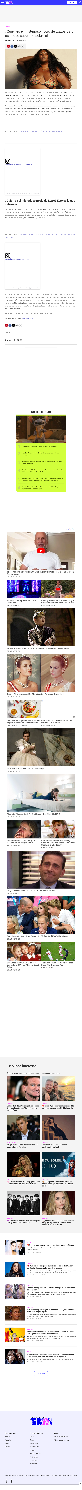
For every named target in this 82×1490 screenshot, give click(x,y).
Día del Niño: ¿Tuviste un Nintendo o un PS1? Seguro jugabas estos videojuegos (41, 488)
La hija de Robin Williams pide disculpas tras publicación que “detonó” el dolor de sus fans (23, 1108)
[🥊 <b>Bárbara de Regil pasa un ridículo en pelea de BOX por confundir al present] (15, 1269)
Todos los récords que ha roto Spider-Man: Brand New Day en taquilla (42, 462)
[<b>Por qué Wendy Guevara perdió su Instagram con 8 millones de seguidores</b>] (15, 1291)
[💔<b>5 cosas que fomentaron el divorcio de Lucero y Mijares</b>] (15, 1247)
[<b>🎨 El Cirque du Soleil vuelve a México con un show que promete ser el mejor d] (58, 1164)
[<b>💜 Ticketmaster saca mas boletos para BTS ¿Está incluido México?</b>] (23, 1203)
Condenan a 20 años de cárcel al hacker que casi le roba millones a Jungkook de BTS (42, 471)
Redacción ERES (21, 40)
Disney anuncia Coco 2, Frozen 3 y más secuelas (39, 446)
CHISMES (7, 26)
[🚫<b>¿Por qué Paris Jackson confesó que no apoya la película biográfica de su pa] (58, 1203)
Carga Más (41, 1374)
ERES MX (38, 1252)
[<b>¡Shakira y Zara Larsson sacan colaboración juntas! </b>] (58, 1127)
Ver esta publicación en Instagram (18, 165)
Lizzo (8, 332)
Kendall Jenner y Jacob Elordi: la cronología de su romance (40, 454)
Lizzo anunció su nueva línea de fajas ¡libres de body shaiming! (40, 131)
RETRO (29, 1242)
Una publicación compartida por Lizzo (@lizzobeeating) (22, 193)
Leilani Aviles (39, 1340)
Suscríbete (72, 2)
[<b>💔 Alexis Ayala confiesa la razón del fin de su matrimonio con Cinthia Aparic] (58, 1088)
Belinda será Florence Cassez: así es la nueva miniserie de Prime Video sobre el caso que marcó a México (42, 479)
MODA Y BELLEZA (12, 1142)
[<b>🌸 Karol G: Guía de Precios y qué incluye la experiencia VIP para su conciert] (23, 1164)
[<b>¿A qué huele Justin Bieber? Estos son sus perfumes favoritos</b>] (23, 1127)
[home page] (9, 2)
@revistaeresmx (27, 318)
